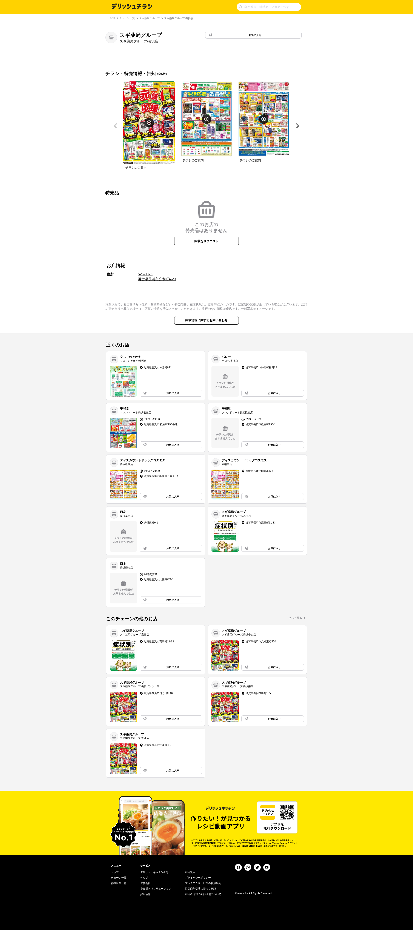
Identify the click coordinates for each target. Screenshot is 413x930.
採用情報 (145, 894)
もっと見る (295, 617)
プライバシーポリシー (198, 877)
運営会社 (145, 883)
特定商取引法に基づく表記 (200, 888)
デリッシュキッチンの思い (155, 872)
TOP (112, 18)
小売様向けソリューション (155, 888)
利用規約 (190, 872)
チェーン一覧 (127, 18)
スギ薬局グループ (149, 18)
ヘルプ (144, 877)
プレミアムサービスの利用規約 (203, 883)
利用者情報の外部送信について (203, 894)
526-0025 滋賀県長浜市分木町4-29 (157, 276)
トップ (115, 872)
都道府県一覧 (118, 883)
